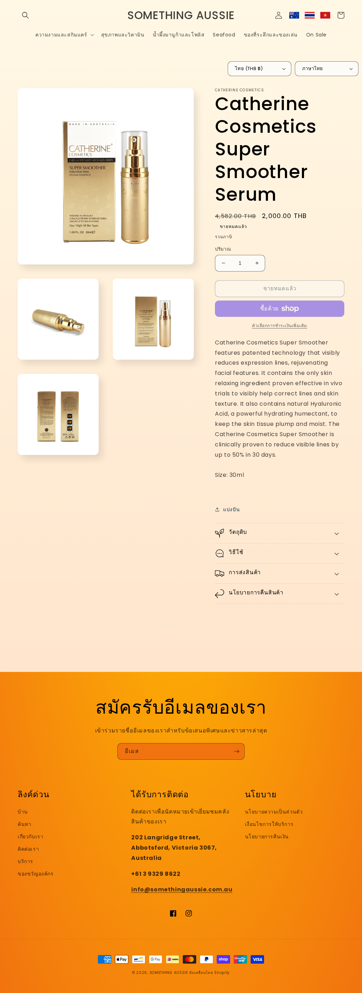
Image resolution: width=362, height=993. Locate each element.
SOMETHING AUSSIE (169, 972)
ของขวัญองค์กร (36, 873)
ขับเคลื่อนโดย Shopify (209, 972)
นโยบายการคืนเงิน (267, 836)
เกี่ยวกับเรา (30, 836)
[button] (25, 15)
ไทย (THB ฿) (249, 68)
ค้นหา (24, 824)
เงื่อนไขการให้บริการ (269, 824)
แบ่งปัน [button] (231, 509)
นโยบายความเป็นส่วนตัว (274, 811)
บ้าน (23, 811)
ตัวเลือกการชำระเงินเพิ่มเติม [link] (279, 326)
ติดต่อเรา (28, 848)
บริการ (25, 861)
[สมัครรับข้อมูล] (236, 751)
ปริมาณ (223, 249)
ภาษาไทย (312, 68)
